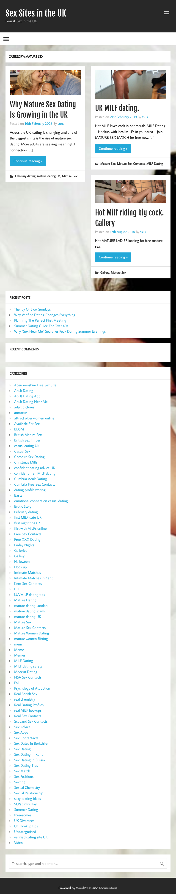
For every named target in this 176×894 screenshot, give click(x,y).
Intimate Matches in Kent (33, 578)
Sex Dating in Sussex (29, 760)
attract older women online (34, 418)
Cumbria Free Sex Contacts (34, 484)
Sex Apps (21, 732)
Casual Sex (22, 451)
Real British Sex (25, 693)
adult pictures (24, 407)
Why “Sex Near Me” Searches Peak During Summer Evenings (60, 331)
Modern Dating (25, 671)
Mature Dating (25, 600)
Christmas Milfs (25, 462)
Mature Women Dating (31, 633)
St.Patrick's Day (25, 804)
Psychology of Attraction (32, 688)
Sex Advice (22, 726)
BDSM (19, 429)
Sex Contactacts (26, 738)
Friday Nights (24, 545)
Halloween (22, 561)
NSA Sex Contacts (27, 677)
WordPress (83, 888)
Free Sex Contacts (27, 534)
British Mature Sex (28, 434)
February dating (25, 176)
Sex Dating (22, 749)
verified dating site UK (31, 837)
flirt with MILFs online (30, 528)
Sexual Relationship (28, 793)
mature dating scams (30, 611)
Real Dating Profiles (29, 704)
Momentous (108, 888)
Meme (19, 649)
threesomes (22, 815)
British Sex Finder (27, 440)
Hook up (20, 567)
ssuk (145, 116)
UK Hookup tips (26, 826)
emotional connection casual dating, (41, 500)
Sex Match (22, 771)
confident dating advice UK (34, 467)
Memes (19, 655)
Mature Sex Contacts (131, 163)
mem (18, 644)
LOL (17, 589)
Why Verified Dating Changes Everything (44, 314)
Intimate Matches (27, 572)
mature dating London (31, 605)
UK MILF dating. (117, 108)
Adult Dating (23, 390)
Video (18, 842)
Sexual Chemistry (27, 787)
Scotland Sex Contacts (30, 721)
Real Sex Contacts (27, 715)
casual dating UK (26, 445)
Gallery (104, 272)
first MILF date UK (27, 517)
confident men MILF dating (34, 473)
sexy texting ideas (27, 798)
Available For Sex (27, 423)
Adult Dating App (27, 396)
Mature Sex (69, 176)
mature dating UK (48, 176)
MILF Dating (154, 163)
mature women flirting (31, 638)
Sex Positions (23, 776)
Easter (19, 495)
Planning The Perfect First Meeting (40, 320)
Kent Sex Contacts (28, 583)
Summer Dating (26, 809)
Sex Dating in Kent (28, 754)
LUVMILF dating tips (29, 594)
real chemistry (24, 699)
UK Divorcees (24, 820)
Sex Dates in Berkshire (31, 743)
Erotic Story (22, 506)
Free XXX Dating (27, 539)
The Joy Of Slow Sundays (32, 309)
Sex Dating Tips (26, 765)
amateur (20, 412)
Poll (16, 682)
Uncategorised (25, 831)
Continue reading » (28, 160)
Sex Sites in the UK (36, 13)
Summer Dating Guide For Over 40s (41, 325)
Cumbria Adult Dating (30, 478)
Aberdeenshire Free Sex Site (35, 385)
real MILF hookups (27, 710)
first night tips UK (27, 523)
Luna (61, 123)
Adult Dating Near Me (31, 401)
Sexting (19, 782)
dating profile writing (30, 489)
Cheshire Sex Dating (29, 456)
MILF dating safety (28, 666)
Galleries (20, 550)
